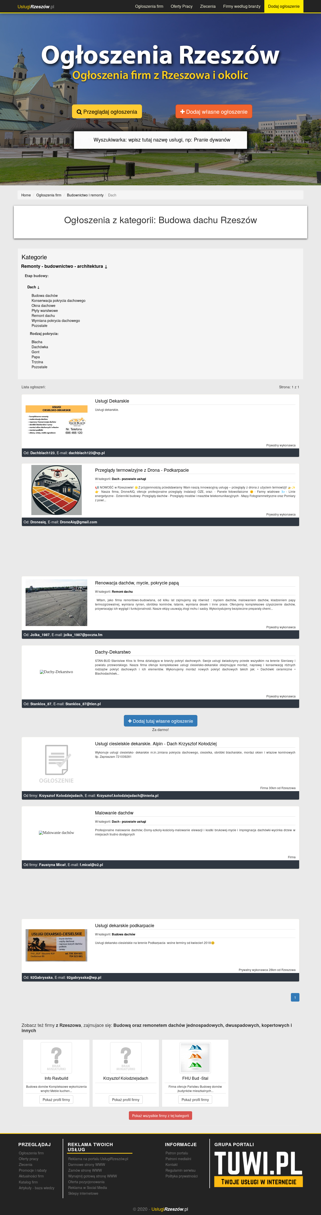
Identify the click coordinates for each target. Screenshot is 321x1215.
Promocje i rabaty (33, 1170)
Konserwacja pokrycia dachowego (59, 300)
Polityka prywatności (182, 1175)
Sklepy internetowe (83, 1193)
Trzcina (37, 361)
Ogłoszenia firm (149, 6)
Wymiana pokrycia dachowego (56, 320)
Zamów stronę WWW (85, 1170)
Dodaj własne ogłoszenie (216, 111)
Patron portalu (177, 1152)
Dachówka (40, 346)
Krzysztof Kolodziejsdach (61, 795)
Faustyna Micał (52, 864)
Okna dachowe (43, 305)
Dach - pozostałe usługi (129, 478)
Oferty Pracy (182, 6)
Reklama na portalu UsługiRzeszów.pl (98, 1158)
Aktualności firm (31, 1175)
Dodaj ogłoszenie (284, 6)
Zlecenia (208, 6)
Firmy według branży (242, 6)
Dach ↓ (33, 286)
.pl (36, 6)
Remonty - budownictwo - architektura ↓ (64, 266)
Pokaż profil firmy (56, 1099)
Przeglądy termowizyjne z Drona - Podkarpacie (142, 469)
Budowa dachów (45, 295)
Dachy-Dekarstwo (113, 651)
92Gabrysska (41, 977)
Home (26, 194)
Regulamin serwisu (181, 1170)
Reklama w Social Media (87, 1187)
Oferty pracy (28, 1158)
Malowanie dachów (114, 812)
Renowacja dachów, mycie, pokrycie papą (137, 582)
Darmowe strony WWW (86, 1164)
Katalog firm (28, 1181)
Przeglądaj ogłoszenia (109, 111)
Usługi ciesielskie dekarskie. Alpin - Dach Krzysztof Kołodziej (156, 743)
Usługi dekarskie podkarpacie (124, 925)
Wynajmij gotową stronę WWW (92, 1175)
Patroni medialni (178, 1158)
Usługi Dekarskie (112, 400)
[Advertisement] (161, 553)
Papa (36, 356)
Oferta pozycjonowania (86, 1181)
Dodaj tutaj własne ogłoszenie (162, 720)
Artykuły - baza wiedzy (36, 1187)
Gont (35, 351)
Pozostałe (39, 325)
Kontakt (172, 1164)
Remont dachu (43, 315)
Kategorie (34, 256)
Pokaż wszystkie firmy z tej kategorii (160, 1115)
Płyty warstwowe (45, 310)
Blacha (37, 341)
